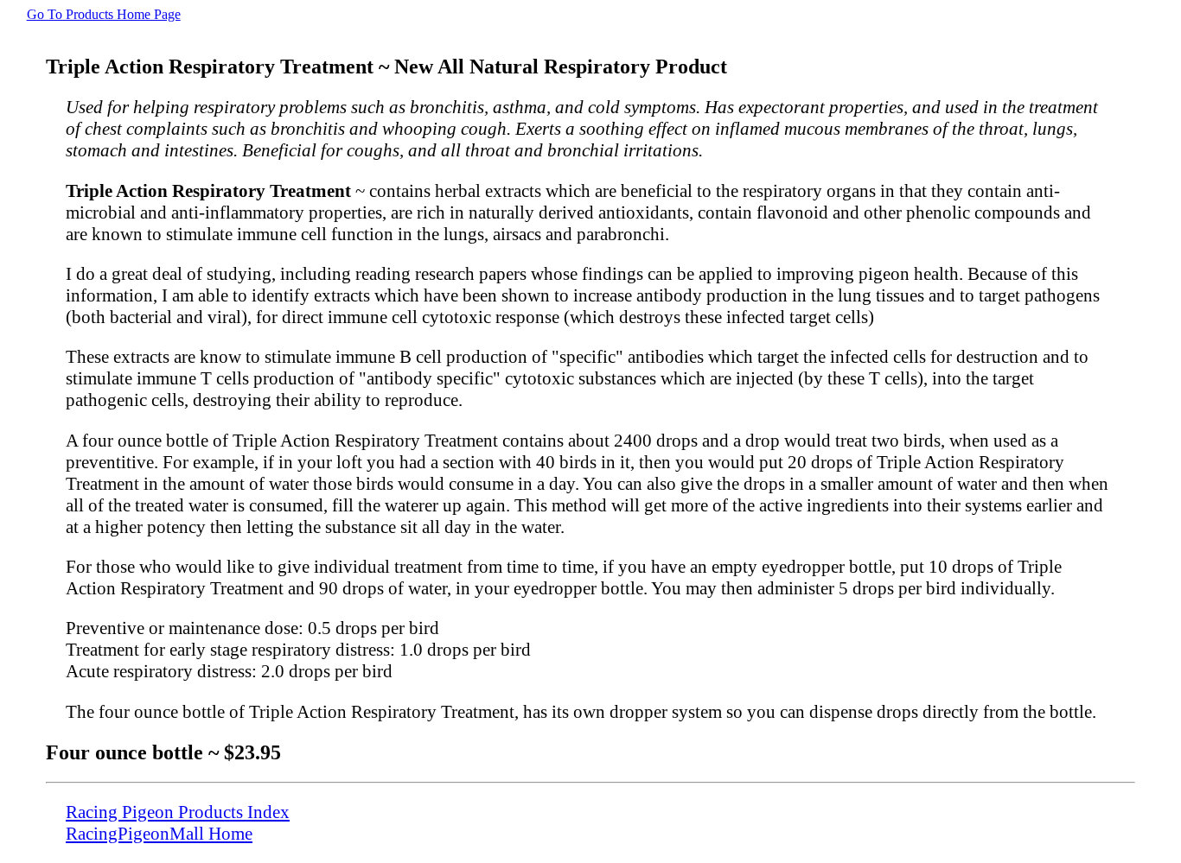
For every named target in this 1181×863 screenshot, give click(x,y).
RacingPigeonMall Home (159, 833)
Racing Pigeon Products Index (178, 812)
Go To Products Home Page (104, 14)
